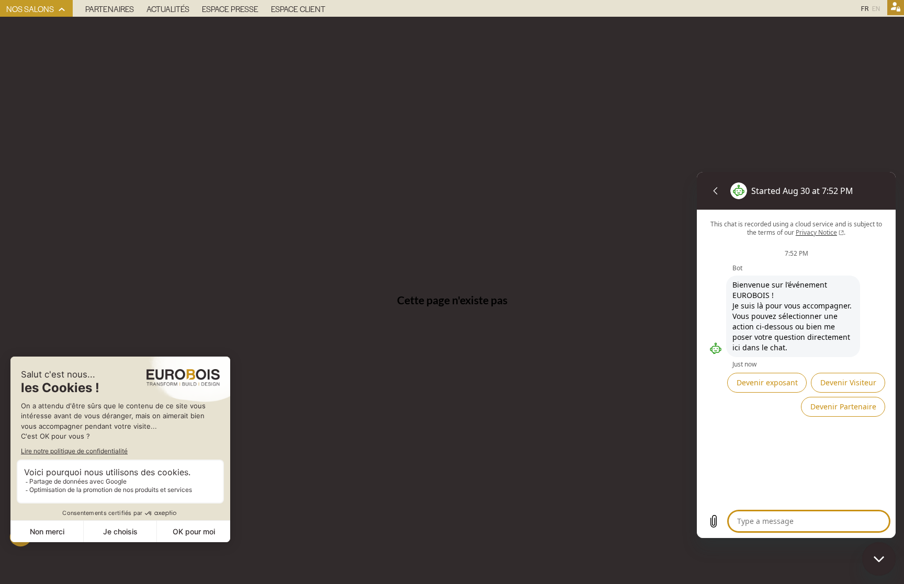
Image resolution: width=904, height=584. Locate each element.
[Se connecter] (895, 8)
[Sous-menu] (62, 9)
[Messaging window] (796, 355)
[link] (36, 8)
